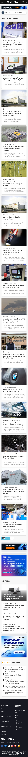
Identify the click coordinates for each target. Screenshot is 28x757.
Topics (16, 715)
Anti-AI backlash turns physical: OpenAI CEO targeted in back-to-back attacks (13, 252)
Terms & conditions (6, 716)
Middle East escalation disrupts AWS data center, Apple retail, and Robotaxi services (14, 321)
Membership (4, 714)
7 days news (18, 712)
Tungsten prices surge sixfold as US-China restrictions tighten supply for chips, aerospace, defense (15, 681)
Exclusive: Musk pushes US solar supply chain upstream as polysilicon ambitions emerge (14, 669)
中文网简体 (3, 734)
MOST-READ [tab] (6, 662)
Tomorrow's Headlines (20, 710)
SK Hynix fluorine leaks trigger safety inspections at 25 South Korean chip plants (12, 113)
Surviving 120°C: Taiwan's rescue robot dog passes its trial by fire (13, 79)
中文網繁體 (3, 731)
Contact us (3, 724)
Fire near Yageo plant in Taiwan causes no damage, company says (13, 424)
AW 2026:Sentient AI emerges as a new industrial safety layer (13, 286)
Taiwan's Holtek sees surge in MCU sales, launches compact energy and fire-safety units (14, 356)
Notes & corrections (6, 726)
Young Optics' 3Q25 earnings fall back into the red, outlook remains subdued (13, 491)
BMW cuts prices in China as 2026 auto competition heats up (13, 390)
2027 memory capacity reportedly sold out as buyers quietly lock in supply (14, 675)
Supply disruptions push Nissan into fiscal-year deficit (13, 457)
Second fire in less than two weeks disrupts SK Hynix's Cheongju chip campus (13, 183)
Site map (3, 729)
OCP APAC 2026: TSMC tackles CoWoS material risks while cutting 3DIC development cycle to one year (14, 692)
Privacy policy (4, 719)
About (2, 709)
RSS (16, 718)
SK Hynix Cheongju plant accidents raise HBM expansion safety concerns (13, 148)
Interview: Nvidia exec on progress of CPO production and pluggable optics (15, 686)
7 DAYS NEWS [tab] (16, 662)
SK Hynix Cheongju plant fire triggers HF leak (11, 218)
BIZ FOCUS (5, 581)
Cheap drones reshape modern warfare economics (12, 525)
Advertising (3, 711)
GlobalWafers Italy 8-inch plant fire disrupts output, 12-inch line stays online (13, 44)
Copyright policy (5, 721)
